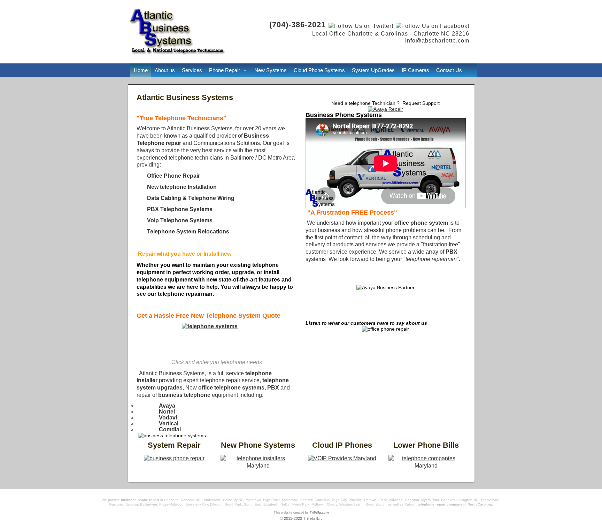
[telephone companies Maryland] (426, 466)
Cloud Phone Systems (319, 70)
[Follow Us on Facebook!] (432, 26)
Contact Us (449, 70)
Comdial (170, 429)
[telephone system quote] (217, 335)
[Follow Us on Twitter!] (360, 26)
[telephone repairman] (174, 458)
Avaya (168, 406)
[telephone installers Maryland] (258, 466)
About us (165, 70)
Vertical (169, 423)
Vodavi (168, 418)
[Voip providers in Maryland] (342, 458)
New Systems (270, 70)
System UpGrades (373, 70)
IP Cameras (415, 70)
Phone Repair (224, 70)
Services (192, 70)
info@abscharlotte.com (437, 41)
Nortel (167, 412)
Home (141, 70)
